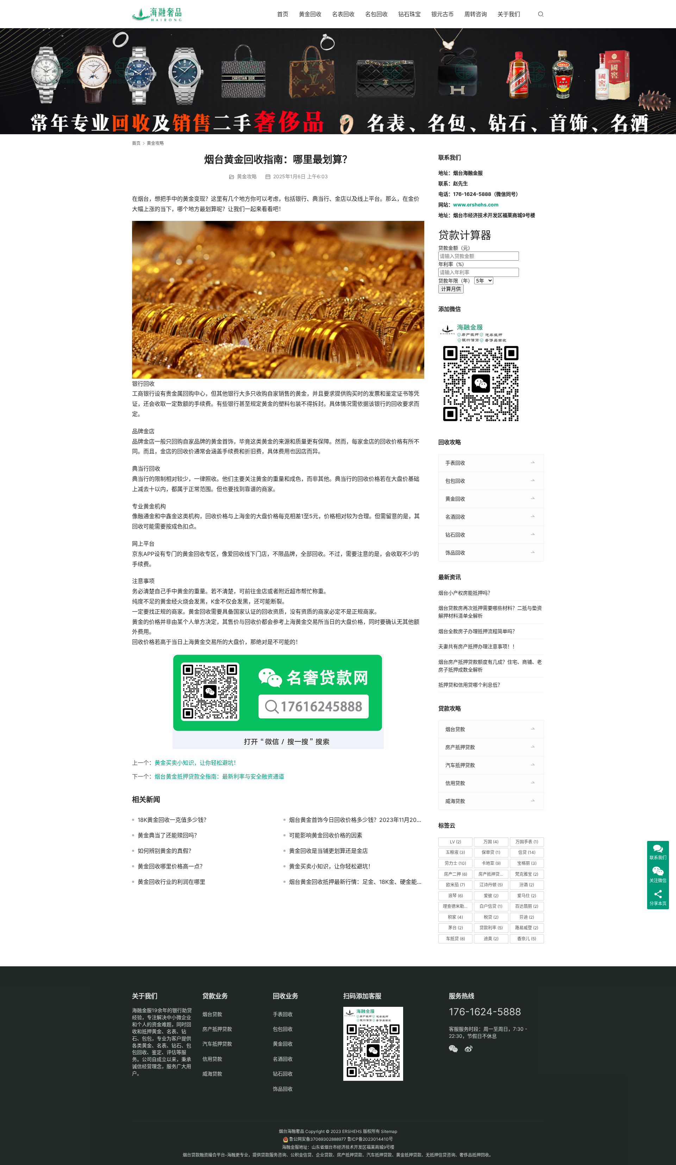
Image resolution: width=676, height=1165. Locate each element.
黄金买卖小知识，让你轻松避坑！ (197, 762)
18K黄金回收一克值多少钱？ (173, 820)
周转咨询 (475, 14)
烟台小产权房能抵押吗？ (465, 593)
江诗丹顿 (491, 884)
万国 (491, 841)
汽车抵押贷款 (460, 765)
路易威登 (526, 927)
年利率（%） (452, 264)
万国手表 (526, 841)
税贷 (491, 917)
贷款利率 (491, 927)
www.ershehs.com (476, 204)
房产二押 (455, 874)
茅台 (455, 927)
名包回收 (376, 14)
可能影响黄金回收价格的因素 (325, 835)
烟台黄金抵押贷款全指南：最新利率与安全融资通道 (219, 776)
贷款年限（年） (455, 281)
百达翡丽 (526, 906)
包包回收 (455, 481)
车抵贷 (455, 938)
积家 (455, 917)
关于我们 (508, 14)
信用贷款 (455, 783)
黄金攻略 (247, 176)
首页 (282, 14)
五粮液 (455, 852)
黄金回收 (310, 14)
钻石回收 (455, 535)
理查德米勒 (456, 906)
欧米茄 (455, 884)
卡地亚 (491, 863)
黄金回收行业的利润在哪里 (171, 882)
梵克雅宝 (526, 874)
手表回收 (455, 463)
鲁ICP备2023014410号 (370, 1139)
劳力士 (455, 863)
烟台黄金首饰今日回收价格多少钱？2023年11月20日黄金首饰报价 (356, 820)
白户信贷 (491, 906)
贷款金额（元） (455, 248)
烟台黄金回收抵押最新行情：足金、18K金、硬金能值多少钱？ (356, 882)
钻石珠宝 (409, 14)
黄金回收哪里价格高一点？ (171, 866)
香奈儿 (526, 938)
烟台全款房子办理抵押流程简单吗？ (477, 631)
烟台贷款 (455, 729)
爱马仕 (526, 895)
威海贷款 (455, 801)
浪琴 (455, 895)
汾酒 (526, 884)
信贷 (527, 852)
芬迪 (526, 917)
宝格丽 (527, 863)
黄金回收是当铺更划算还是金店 (328, 851)
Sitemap (389, 1131)
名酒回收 (455, 517)
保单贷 (491, 852)
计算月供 (451, 289)
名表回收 (343, 14)
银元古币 (442, 14)
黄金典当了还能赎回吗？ (169, 835)
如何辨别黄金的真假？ (166, 851)
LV (455, 841)
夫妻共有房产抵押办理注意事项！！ (477, 646)
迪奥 (491, 938)
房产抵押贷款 (460, 747)
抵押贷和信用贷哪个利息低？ (470, 685)
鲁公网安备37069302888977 (317, 1139)
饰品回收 (455, 553)
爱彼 (491, 895)
